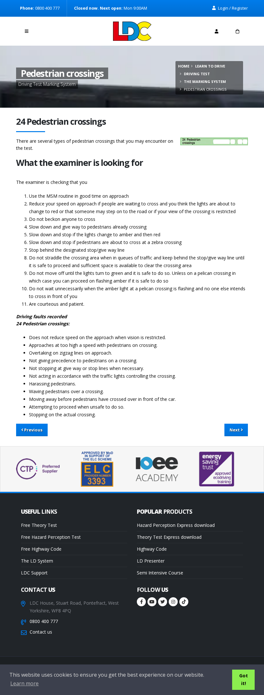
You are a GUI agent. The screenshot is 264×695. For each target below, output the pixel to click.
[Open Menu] (26, 31)
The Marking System (205, 81)
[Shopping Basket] (237, 31)
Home (183, 66)
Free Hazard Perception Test (51, 537)
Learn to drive (210, 66)
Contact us (41, 632)
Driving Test (197, 73)
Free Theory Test (39, 525)
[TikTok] (183, 601)
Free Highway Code (41, 549)
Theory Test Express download (169, 537)
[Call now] (47, 29)
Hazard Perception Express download (176, 525)
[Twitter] (162, 601)
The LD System (37, 561)
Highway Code (152, 549)
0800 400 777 (44, 621)
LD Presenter (151, 561)
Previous (32, 430)
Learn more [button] (24, 683)
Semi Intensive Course (160, 573)
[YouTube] (151, 601)
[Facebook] (141, 601)
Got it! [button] (243, 679)
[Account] (216, 31)
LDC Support (34, 573)
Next (235, 430)
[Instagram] (173, 601)
